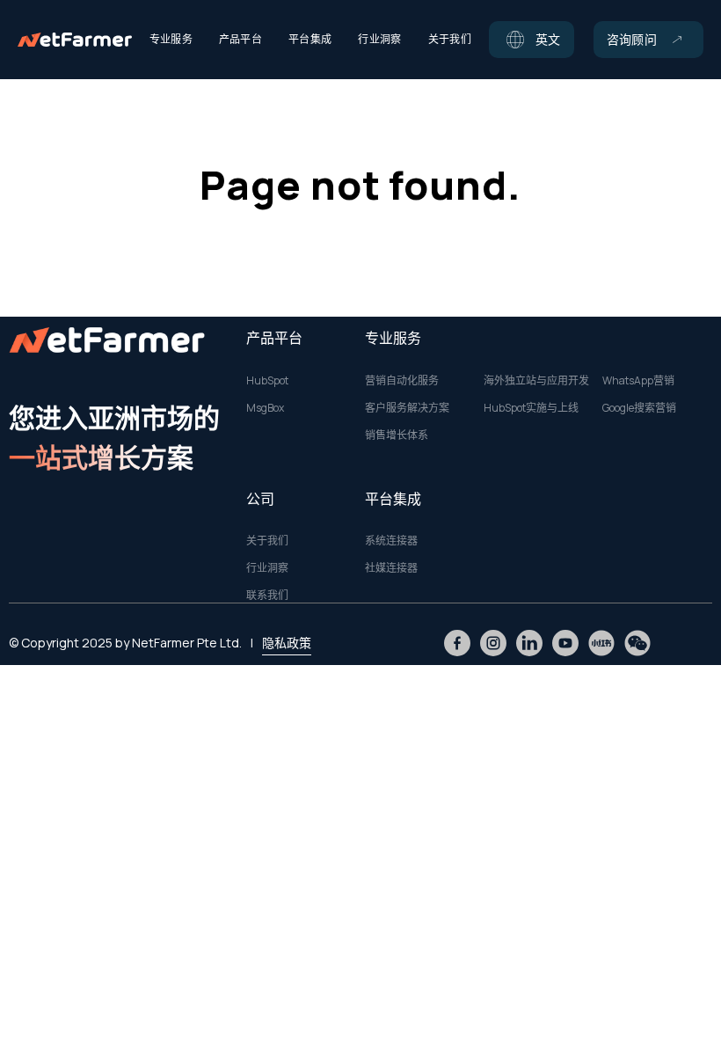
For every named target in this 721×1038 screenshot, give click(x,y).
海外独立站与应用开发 (536, 381)
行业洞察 (267, 568)
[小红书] (601, 643)
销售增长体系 (396, 435)
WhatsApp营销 (638, 381)
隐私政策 (286, 642)
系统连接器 (391, 541)
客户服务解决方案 (407, 408)
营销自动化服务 (402, 381)
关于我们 (267, 541)
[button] (531, 39)
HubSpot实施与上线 (531, 408)
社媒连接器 (391, 568)
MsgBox (265, 408)
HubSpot (267, 381)
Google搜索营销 (639, 408)
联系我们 (267, 595)
